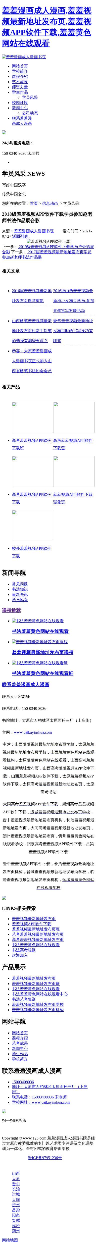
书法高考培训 (24, 950)
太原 (16, 1179)
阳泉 (16, 1215)
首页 (34, 203)
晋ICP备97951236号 (45, 1158)
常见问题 (20, 584)
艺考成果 (20, 1043)
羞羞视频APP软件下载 (31, 924)
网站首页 (20, 66)
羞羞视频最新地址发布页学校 (38, 1004)
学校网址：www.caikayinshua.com (41, 1102)
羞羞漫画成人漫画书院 (34, 231)
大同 (16, 1199)
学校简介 (20, 71)
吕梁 (16, 1210)
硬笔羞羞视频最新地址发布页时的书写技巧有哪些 (73, 331)
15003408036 (23, 1082)
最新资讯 (20, 594)
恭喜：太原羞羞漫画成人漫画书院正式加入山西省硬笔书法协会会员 (32, 361)
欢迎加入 (20, 955)
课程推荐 (11, 610)
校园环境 (20, 103)
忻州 (16, 1205)
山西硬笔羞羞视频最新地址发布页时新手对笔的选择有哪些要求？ (32, 331)
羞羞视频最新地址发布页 (34, 919)
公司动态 (30, 113)
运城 (16, 1194)
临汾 (16, 1226)
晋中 (16, 1184)
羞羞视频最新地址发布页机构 (38, 1010)
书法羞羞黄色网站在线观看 (36, 945)
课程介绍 (20, 76)
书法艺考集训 (24, 999)
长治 (16, 1189)
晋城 (16, 1220)
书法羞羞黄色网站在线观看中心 (40, 994)
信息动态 (50, 203)
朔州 (16, 1231)
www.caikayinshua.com (33, 732)
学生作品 (20, 92)
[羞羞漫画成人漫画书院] (24, 57)
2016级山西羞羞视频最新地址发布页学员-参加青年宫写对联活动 (73, 301)
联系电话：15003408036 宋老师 (39, 1097)
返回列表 (20, 236)
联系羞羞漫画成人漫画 (25, 684)
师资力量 (20, 87)
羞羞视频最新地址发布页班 (36, 929)
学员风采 (30, 97)
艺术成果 (20, 82)
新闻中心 (20, 108)
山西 (16, 1173)
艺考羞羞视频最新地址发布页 (38, 934)
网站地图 (10, 1240)
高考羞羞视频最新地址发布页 (38, 939)
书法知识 (20, 589)
